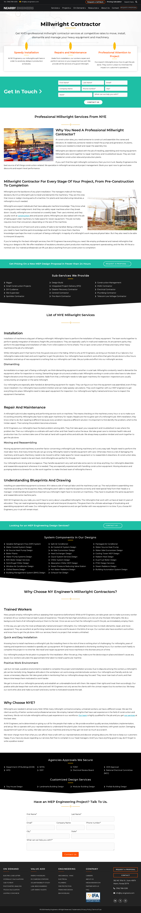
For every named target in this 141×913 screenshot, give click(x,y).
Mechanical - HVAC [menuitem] (65, 875)
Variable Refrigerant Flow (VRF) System (23, 544)
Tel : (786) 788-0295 (10, 2)
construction (24, 216)
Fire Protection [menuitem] (64, 886)
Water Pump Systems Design (19, 556)
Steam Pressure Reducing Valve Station (68, 566)
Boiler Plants (11, 553)
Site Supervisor (12, 293)
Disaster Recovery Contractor (65, 289)
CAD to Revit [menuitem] (8, 882)
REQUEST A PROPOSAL (125, 869)
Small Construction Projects (18, 286)
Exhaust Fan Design (59, 572)
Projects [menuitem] (66, 8)
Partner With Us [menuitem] (92, 886)
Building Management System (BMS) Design (25, 572)
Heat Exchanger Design (61, 553)
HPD (8, 770)
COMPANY (92, 869)
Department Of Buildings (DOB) (20, 767)
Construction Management (109, 282)
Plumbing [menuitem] (62, 882)
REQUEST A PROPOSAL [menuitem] (129, 7)
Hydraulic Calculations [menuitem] (13, 879)
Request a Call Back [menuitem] (95, 2)
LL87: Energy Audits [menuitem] (38, 889)
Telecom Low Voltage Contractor (111, 296)
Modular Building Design (84, 786)
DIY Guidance (12, 289)
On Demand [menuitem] (78, 8)
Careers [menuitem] (89, 875)
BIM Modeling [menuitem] (64, 893)
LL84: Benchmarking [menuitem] (39, 886)
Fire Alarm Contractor (61, 296)
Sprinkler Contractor (15, 296)
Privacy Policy (86, 909)
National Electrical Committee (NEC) (118, 771)
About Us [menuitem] (105, 8)
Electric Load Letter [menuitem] (11, 875)
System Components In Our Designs (70, 537)
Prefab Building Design (116, 786)
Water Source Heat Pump (107, 547)
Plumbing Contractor (106, 293)
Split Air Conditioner (59, 544)
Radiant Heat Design (105, 556)
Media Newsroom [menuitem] (93, 882)
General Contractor (60, 293)
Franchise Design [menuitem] (65, 889)
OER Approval (112, 767)
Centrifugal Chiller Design (17, 563)
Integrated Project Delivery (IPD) (66, 286)
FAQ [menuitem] (87, 889)
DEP (42, 770)
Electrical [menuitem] (62, 879)
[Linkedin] (115, 900)
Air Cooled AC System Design (63, 547)
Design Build (57, 282)
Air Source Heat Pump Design (19, 550)
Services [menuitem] (54, 8)
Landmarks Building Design (52, 786)
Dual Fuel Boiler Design (106, 560)
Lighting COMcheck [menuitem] (11, 893)
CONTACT (125, 875)
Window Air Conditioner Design (20, 566)
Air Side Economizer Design (63, 550)
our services (129, 715)
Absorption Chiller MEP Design (64, 563)
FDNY (75, 767)
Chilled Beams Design (15, 569)
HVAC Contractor (104, 286)
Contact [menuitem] (115, 8)
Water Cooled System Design (19, 547)
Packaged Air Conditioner (107, 544)
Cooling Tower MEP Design (107, 553)
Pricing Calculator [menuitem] (114, 2)
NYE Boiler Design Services (18, 560)
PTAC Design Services (105, 563)
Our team (83, 715)
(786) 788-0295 (121, 888)
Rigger (9, 282)
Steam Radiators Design (106, 566)
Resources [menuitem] (92, 8)
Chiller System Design (60, 560)
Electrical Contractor (106, 289)
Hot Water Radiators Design (63, 569)
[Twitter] (120, 900)
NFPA (42, 767)
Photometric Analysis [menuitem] (12, 886)
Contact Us (112, 525)
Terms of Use (96, 909)
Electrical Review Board (83, 770)
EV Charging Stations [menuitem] (39, 879)
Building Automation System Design (111, 569)
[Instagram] (125, 900)
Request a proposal (115, 264)
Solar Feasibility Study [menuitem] (40, 882)
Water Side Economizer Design (109, 550)
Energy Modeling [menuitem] (38, 875)
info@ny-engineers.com (30, 2)
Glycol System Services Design (64, 556)
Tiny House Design (14, 786)
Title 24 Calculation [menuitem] (11, 889)
